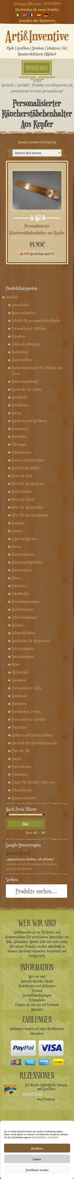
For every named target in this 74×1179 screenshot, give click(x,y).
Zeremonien (20, 428)
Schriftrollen (20, 593)
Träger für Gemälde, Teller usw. (34, 782)
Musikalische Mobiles (26, 468)
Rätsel (16, 664)
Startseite (7, 85)
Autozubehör (20, 305)
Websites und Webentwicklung (32, 735)
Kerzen (16, 413)
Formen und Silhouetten (28, 460)
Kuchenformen (21, 766)
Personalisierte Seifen (27, 688)
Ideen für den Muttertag (28, 483)
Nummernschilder (24, 798)
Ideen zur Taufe (22, 475)
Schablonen (19, 774)
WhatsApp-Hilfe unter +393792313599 (37, 4)
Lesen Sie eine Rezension (19, 869)
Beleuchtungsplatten (25, 601)
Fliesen (16, 546)
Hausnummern (22, 570)
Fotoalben (18, 336)
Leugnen (37, 1159)
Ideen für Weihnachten (27, 507)
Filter (25, 824)
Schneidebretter (22, 790)
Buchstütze (19, 436)
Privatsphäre (53, 1137)
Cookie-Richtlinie (39, 1137)
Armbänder (20, 397)
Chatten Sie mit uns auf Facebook (37, 1004)
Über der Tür (21, 750)
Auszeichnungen (23, 656)
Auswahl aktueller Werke (37, 981)
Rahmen (17, 625)
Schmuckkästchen (24, 633)
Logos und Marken (24, 538)
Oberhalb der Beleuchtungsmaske (35, 743)
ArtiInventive (37, 35)
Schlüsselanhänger (24, 617)
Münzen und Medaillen (27, 562)
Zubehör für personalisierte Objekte (36, 320)
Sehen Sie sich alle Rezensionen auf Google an (31, 864)
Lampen (17, 530)
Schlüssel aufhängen (26, 344)
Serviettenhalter (23, 648)
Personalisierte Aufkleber (29, 328)
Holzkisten (19, 703)
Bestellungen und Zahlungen (37, 986)
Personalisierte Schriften (29, 719)
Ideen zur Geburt (23, 499)
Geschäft (23, 85)
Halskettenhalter (23, 609)
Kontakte (37, 1009)
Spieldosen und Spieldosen (29, 420)
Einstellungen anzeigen (37, 1170)
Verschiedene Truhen (26, 711)
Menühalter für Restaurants (31, 640)
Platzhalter (19, 727)
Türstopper (19, 444)
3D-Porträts (20, 672)
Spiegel (16, 758)
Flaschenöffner (22, 360)
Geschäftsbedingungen (37, 995)
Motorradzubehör (24, 312)
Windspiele (19, 695)
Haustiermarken (23, 554)
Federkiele (18, 585)
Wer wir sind (37, 976)
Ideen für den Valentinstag (30, 515)
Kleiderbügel (20, 352)
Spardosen (19, 680)
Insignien (18, 523)
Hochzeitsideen (22, 491)
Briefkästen (20, 405)
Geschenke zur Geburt (27, 389)
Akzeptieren (37, 1148)
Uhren (16, 578)
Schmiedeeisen (21, 452)
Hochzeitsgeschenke (25, 381)
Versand (37, 990)
